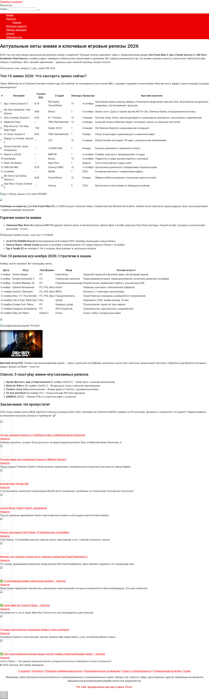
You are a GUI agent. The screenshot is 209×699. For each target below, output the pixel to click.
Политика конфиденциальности (63, 671)
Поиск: (4, 9)
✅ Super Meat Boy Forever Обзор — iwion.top (25, 605)
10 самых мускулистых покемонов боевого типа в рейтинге (34, 629)
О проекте (24, 671)
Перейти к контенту (11, 1)
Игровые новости (16, 26)
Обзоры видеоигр (16, 29)
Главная (16, 22)
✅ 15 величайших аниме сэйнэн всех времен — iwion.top (33, 581)
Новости (11, 18)
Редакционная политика (167, 671)
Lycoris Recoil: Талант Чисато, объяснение (23, 508)
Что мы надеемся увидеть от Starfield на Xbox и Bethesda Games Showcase (42, 435)
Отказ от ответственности (136, 671)
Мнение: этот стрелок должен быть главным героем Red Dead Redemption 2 (44, 556)
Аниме (10, 15)
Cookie (187, 671)
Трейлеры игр (14, 37)
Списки (10, 33)
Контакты (37, 671)
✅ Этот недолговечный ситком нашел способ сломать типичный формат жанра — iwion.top (52, 654)
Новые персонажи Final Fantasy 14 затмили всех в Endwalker (34, 532)
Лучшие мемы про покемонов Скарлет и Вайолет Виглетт (33, 459)
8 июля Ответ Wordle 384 (14, 483)
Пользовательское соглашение (102, 671)
